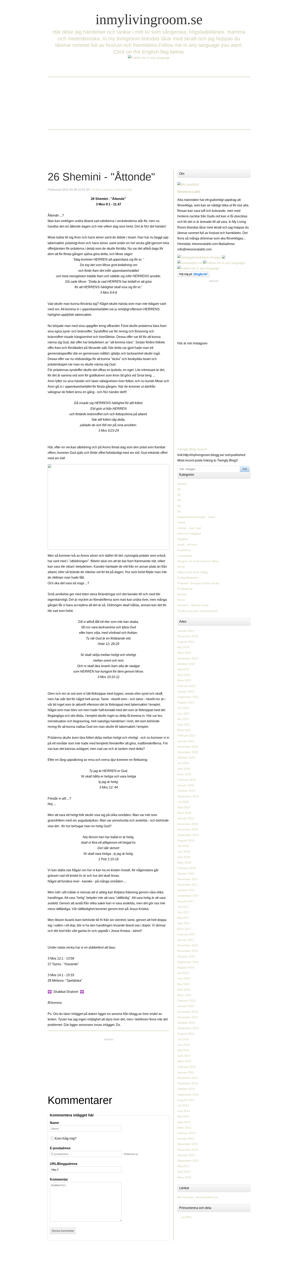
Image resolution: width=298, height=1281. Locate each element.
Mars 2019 (184, 812)
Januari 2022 (185, 691)
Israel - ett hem (187, 544)
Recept (182, 594)
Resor (181, 599)
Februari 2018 (186, 868)
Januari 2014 (185, 1138)
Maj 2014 (183, 1116)
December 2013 (187, 1144)
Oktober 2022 (186, 663)
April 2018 (183, 857)
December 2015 (187, 1011)
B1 (179, 489)
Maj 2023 (183, 647)
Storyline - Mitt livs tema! (193, 605)
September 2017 (188, 895)
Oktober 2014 (186, 1088)
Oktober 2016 (186, 956)
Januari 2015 (185, 1072)
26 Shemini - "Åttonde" (101, 177)
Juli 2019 (183, 801)
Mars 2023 (184, 652)
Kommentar (59, 1179)
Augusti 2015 (185, 1033)
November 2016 (187, 950)
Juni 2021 (183, 713)
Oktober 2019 (186, 790)
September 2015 (188, 1028)
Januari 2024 (185, 630)
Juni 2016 (183, 978)
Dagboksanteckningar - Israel (196, 517)
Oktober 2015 (186, 1022)
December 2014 (187, 1077)
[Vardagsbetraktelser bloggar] (199, 257)
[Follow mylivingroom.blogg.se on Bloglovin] (193, 276)
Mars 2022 (184, 680)
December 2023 (187, 636)
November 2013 (187, 1149)
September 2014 (188, 1094)
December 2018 (187, 824)
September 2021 (188, 697)
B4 (179, 506)
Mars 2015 (184, 1061)
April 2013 (183, 1171)
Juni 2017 (183, 912)
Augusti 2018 (185, 840)
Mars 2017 (184, 929)
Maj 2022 (183, 669)
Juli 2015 (183, 1039)
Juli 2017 (183, 906)
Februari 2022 (186, 686)
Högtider (182, 539)
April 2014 (183, 1122)
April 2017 (183, 923)
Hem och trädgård (189, 533)
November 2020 (187, 752)
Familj (181, 522)
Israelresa (183, 550)
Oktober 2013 (186, 1155)
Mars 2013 (184, 1177)
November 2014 (187, 1083)
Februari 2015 (186, 1067)
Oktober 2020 (186, 757)
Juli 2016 (183, 973)
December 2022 (187, 658)
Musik (181, 566)
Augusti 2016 (185, 967)
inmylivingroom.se (149, 19)
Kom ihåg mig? (65, 1138)
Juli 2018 (183, 846)
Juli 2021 (183, 708)
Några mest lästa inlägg (192, 572)
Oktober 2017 (186, 890)
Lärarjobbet (184, 555)
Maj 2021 (183, 719)
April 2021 (183, 724)
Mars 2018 (184, 862)
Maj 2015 (183, 1050)
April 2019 (183, 807)
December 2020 (187, 746)
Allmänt (182, 483)
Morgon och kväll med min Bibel (197, 561)
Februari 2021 (186, 735)
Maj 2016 (183, 984)
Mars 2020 (184, 774)
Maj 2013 (183, 1166)
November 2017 (187, 884)
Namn (54, 1123)
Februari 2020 (186, 779)
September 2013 (188, 1160)
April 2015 (183, 1055)
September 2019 (188, 796)
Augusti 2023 (185, 641)
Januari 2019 (185, 818)
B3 (179, 500)
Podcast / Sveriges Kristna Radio (198, 583)
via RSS (186, 1217)
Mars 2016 (184, 995)
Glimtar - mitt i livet (189, 528)
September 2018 (188, 835)
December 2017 (187, 879)
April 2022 (183, 674)
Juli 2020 (183, 763)
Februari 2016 (186, 1000)
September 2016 (188, 962)
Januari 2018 (185, 873)
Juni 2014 (183, 1111)
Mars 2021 (184, 730)
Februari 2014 (186, 1133)
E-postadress (60, 1148)
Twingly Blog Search (192, 449)
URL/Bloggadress (63, 1164)
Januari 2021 (185, 741)
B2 (179, 494)
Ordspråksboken (188, 577)
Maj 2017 (183, 917)
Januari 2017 (185, 939)
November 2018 (187, 829)
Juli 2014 (183, 1105)
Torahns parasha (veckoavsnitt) (111, 189)
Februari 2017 (186, 934)
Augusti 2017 (185, 901)
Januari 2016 (185, 1006)
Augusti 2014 (185, 1100)
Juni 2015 (183, 1044)
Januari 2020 (185, 785)
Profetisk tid (184, 588)
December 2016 (187, 945)
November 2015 (187, 1017)
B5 (179, 511)
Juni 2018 (183, 851)
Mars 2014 (184, 1127)
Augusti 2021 (185, 702)
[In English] (149, 57)
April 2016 (183, 989)
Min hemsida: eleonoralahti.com (197, 1197)
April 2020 (183, 768)
